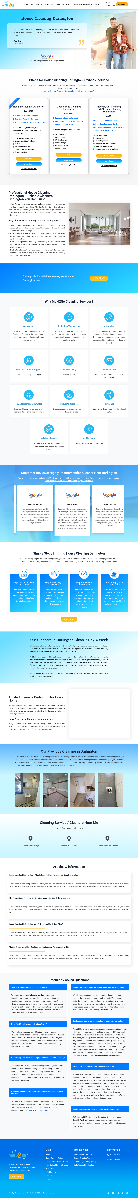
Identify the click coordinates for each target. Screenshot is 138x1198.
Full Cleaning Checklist (28, 169)
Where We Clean (63, 4)
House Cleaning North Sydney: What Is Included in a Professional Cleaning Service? (43, 875)
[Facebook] (108, 1193)
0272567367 (110, 6)
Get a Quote (28, 164)
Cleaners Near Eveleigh (30, 846)
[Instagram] (117, 1193)
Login (97, 4)
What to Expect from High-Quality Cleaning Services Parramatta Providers (40, 947)
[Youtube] (122, 1193)
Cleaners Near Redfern (68, 846)
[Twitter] (113, 1193)
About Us (48, 4)
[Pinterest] (127, 1193)
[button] (10, 511)
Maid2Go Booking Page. (38, 1110)
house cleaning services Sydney (44, 1066)
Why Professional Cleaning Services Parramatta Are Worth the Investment (39, 898)
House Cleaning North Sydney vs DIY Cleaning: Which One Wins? (36, 924)
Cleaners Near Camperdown (107, 846)
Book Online (28, 159)
